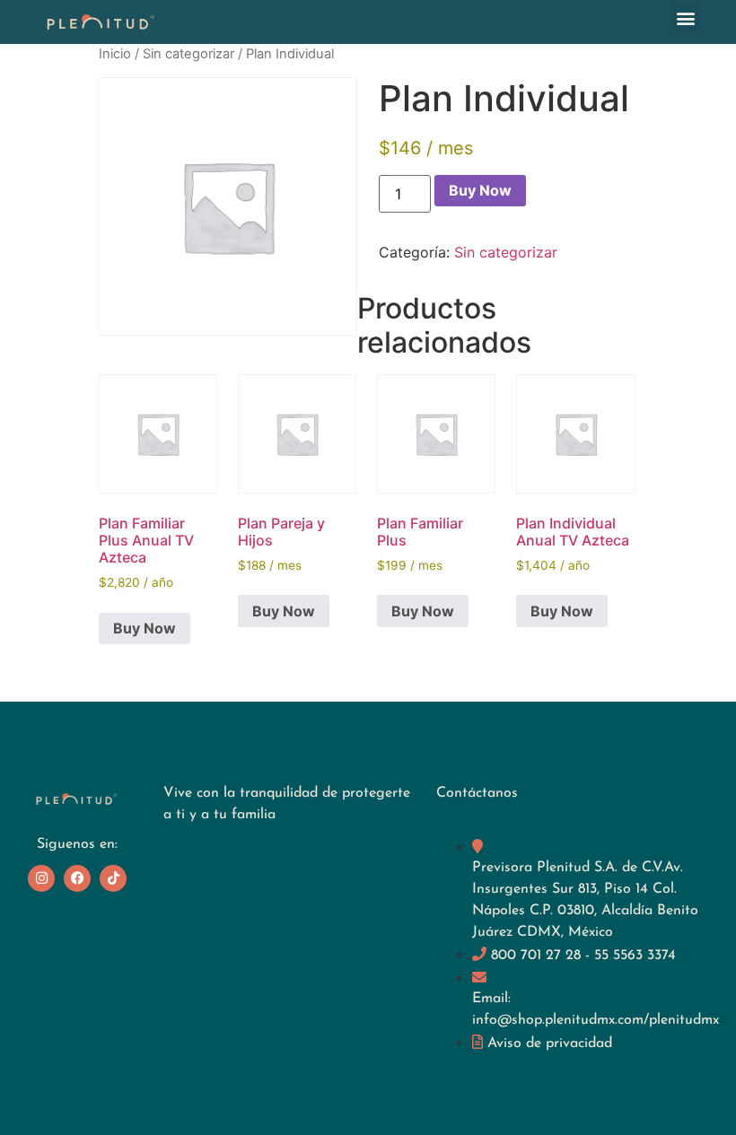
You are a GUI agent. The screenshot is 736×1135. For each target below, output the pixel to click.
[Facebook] (77, 878)
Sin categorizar (188, 54)
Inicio (115, 54)
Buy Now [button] (144, 628)
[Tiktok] (113, 878)
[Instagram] (41, 878)
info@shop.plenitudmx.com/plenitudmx (595, 1020)
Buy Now (480, 190)
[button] (685, 17)
